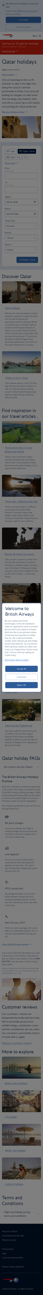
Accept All (21, 669)
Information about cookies (17, 660)
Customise (21, 677)
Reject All (21, 685)
